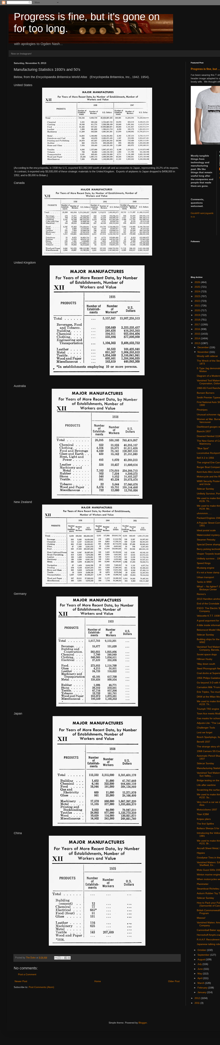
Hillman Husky (204, 659)
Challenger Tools (206, 727)
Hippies (201, 853)
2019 (198, 315)
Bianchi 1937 (204, 431)
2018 (198, 319)
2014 (198, 338)
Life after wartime (206, 785)
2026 (198, 282)
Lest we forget (204, 732)
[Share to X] (62, 958)
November (203, 352)
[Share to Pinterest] (69, 958)
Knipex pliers (204, 819)
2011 (197, 1003)
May (200, 973)
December (203, 347)
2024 (198, 291)
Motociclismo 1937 (207, 809)
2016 (198, 329)
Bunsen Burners (205, 392)
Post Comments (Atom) (41, 987)
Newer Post (21, 981)
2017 (198, 324)
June (200, 968)
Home (97, 981)
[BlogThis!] (59, 958)
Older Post (174, 981)
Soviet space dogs (207, 654)
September (203, 954)
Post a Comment (27, 974)
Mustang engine (205, 567)
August (201, 959)
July (199, 964)
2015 (198, 333)
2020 (198, 310)
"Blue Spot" (203, 448)
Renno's (201, 594)
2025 (198, 286)
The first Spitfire (205, 823)
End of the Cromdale (208, 603)
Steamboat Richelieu (208, 888)
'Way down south (206, 663)
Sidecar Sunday (205, 488)
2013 (198, 343)
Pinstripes (202, 409)
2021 (198, 305)
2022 (198, 301)
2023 (198, 296)
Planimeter (202, 884)
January (202, 992)
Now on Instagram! (21, 53)
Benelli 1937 (203, 741)
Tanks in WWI (204, 581)
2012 (198, 998)
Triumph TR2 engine (208, 708)
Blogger (143, 1022)
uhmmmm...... (204, 513)
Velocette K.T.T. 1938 (208, 615)
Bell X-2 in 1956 (205, 457)
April (200, 978)
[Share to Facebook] (65, 958)
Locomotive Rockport (208, 453)
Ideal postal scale (206, 530)
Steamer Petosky (206, 539)
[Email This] (56, 958)
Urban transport (205, 577)
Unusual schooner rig (208, 414)
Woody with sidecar (207, 356)
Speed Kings (204, 563)
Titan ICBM (203, 814)
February (202, 987)
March (201, 983)
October (202, 950)
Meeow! (201, 917)
